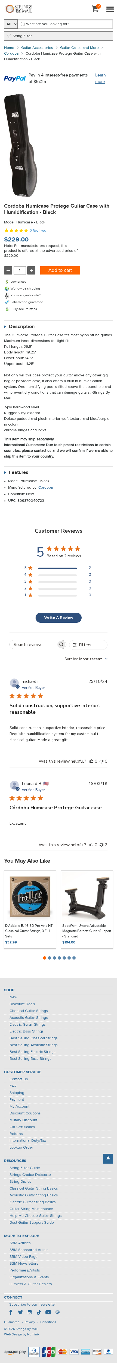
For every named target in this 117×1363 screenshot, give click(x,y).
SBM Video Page (24, 1257)
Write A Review (58, 617)
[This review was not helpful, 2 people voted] (101, 845)
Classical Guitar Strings (29, 1011)
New (13, 997)
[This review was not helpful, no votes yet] (101, 761)
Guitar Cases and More (79, 48)
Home (9, 48)
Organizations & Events (29, 1277)
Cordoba (11, 53)
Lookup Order (21, 1147)
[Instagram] (30, 1313)
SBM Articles (20, 1243)
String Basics (20, 1182)
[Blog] (57, 1313)
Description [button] (22, 326)
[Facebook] (11, 1313)
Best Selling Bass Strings (30, 1059)
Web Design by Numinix (21, 1334)
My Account (19, 1106)
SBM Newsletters (24, 1263)
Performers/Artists (25, 1270)
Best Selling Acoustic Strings (34, 1045)
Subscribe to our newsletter (32, 1304)
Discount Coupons (25, 1113)
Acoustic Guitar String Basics (34, 1195)
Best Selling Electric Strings (33, 1052)
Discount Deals (22, 1004)
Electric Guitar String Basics (33, 1202)
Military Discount (23, 1120)
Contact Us (19, 1079)
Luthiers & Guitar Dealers (31, 1284)
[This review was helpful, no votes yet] (91, 761)
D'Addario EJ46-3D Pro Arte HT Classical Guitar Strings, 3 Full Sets (29, 931)
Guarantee (12, 1322)
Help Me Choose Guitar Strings (36, 1216)
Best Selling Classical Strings (34, 1038)
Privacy (30, 1322)
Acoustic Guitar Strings (29, 1018)
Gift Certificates (22, 1127)
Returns (16, 1134)
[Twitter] (20, 1313)
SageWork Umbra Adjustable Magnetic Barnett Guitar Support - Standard (86, 931)
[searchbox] (33, 644)
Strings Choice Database (30, 1175)
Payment (17, 1100)
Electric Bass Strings (27, 1031)
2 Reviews (38, 230)
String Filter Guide (25, 1168)
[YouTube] (48, 1313)
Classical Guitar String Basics (34, 1188)
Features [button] (18, 472)
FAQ (13, 1086)
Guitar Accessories (37, 48)
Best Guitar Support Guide (32, 1223)
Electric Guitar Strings (28, 1024)
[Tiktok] (39, 1313)
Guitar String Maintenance (31, 1209)
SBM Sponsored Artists (29, 1250)
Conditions (48, 1322)
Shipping (17, 1093)
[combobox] (85, 659)
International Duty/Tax (28, 1141)
